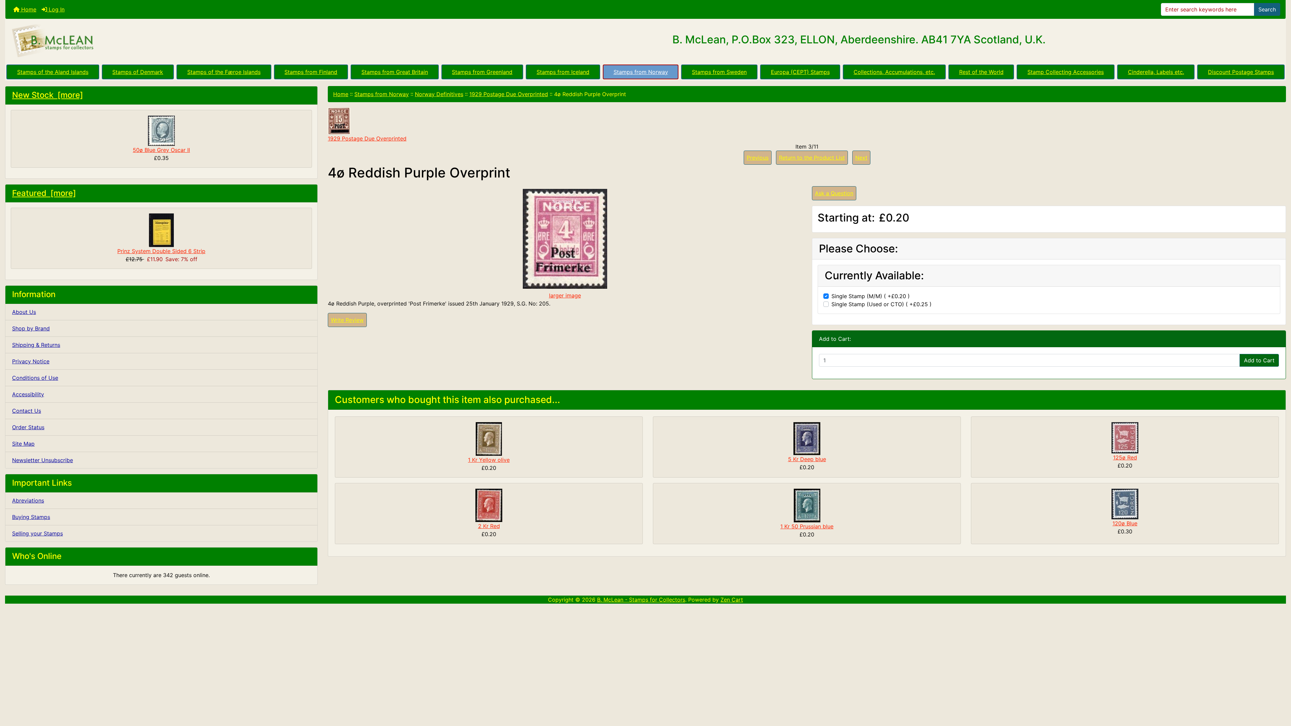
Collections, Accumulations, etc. (894, 72)
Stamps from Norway (641, 72)
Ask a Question (834, 193)
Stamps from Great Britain (394, 72)
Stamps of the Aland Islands (52, 72)
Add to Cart (1259, 360)
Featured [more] (44, 193)
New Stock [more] (47, 95)
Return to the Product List (812, 157)
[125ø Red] (1124, 437)
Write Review (347, 320)
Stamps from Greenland (482, 72)
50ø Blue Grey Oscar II (161, 150)
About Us (24, 312)
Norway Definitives (439, 94)
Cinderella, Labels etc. (1156, 72)
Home (27, 9)
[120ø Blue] (1124, 503)
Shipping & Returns (36, 344)
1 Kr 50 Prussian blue (806, 526)
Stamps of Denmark (137, 72)
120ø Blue (1124, 523)
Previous (758, 157)
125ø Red (1125, 457)
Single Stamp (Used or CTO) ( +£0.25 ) (881, 304)
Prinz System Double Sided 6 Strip (161, 251)
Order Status (28, 427)
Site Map (23, 443)
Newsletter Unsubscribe (42, 460)
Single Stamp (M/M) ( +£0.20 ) (870, 296)
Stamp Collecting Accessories (1065, 72)
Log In (56, 9)
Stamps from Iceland (563, 72)
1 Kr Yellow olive (489, 459)
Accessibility (28, 394)
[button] (1279, 692)
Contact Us (26, 410)
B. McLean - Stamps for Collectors (641, 599)
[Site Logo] (218, 41)
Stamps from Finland (310, 72)
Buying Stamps (31, 517)
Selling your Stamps (37, 533)
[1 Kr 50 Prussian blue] (807, 505)
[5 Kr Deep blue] (806, 438)
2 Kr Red (489, 526)
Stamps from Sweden (719, 72)
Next (861, 157)
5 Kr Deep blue (807, 459)
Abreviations (28, 500)
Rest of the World (981, 72)
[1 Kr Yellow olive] (489, 438)
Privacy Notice (30, 361)
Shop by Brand (31, 328)
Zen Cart (731, 599)
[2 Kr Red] (488, 504)
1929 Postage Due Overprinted (508, 94)
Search (1267, 9)
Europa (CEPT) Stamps (800, 72)
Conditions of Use (35, 377)
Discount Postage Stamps (1241, 72)
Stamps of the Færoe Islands (224, 72)
